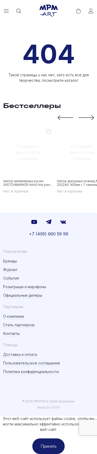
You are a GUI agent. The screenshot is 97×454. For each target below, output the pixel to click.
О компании (13, 316)
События (11, 278)
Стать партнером (18, 325)
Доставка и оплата (20, 354)
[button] (65, 117)
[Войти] (91, 11)
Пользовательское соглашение (31, 363)
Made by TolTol (48, 407)
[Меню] (6, 11)
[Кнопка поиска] (18, 11)
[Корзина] (78, 11)
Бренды (10, 261)
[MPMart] (48, 11)
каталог (71, 80)
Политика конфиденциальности (31, 371)
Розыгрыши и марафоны (24, 286)
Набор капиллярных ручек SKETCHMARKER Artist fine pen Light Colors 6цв (26, 183)
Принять (49, 446)
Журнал (10, 269)
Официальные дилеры (22, 295)
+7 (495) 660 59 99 (48, 233)
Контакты (11, 333)
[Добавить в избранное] (49, 131)
